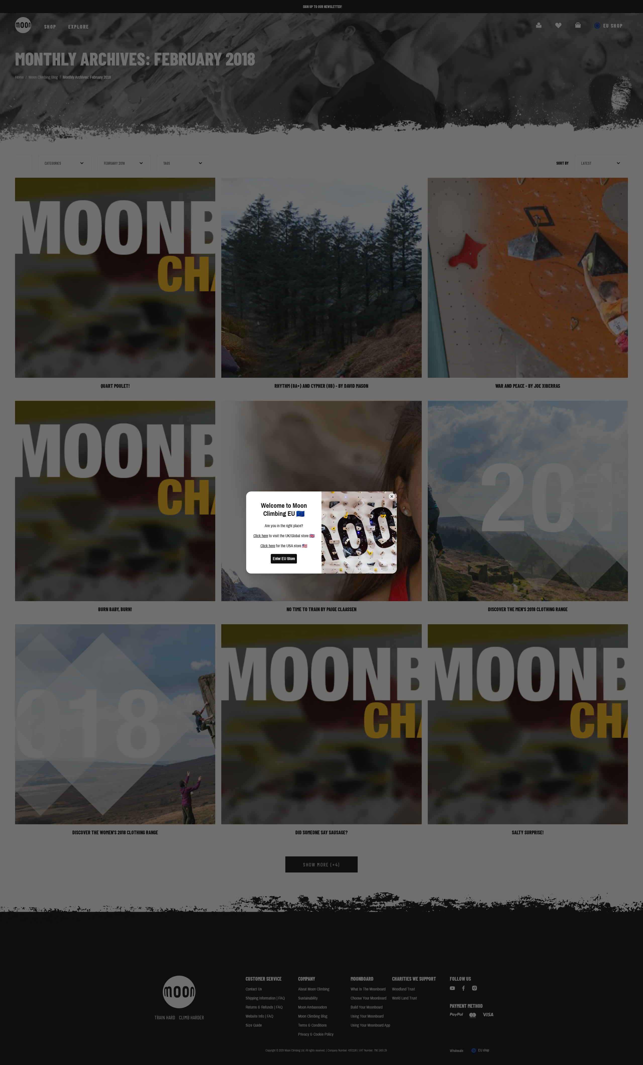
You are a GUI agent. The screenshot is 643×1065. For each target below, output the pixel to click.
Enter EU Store (284, 558)
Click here (260, 536)
